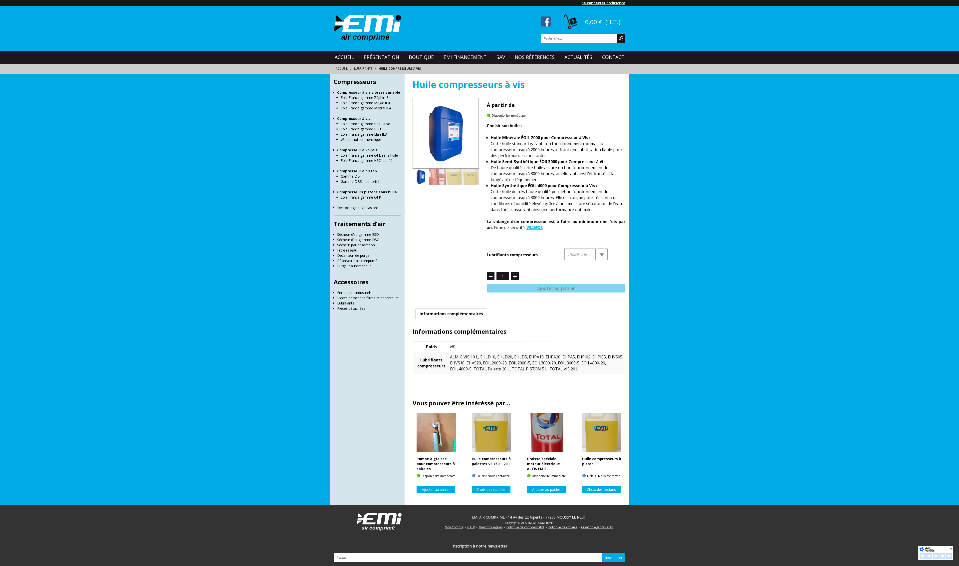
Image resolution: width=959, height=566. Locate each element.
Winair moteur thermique (361, 139)
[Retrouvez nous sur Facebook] (546, 21)
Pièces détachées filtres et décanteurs (368, 297)
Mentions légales (490, 527)
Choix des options (491, 489)
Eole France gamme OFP (361, 197)
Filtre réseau (347, 250)
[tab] (451, 313)
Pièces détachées (351, 308)
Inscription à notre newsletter (479, 546)
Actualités (578, 57)
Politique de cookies (562, 527)
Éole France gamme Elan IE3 (364, 134)
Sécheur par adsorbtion (356, 245)
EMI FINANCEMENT (465, 57)
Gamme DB (350, 176)
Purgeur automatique (354, 266)
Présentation (381, 57)
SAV (500, 57)
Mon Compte (454, 527)
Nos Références (535, 57)
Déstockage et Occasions (358, 207)
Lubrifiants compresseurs (512, 255)
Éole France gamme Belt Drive (365, 123)
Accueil (344, 57)
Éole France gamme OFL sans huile (369, 155)
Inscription (613, 557)
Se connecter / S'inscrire (603, 2)
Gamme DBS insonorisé (360, 181)
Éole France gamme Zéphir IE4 (365, 97)
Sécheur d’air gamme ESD (358, 234)
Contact (613, 57)
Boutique (421, 57)
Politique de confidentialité (525, 527)
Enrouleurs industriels (354, 292)
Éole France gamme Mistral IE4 (366, 108)
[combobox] (586, 254)
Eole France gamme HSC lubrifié (367, 160)
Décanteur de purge (353, 255)
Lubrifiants (363, 68)
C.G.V (471, 527)
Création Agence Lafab (597, 527)
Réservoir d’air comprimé (357, 260)
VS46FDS (534, 227)
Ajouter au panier (556, 288)
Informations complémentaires (451, 313)
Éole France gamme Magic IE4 (365, 102)
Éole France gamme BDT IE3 (364, 129)
